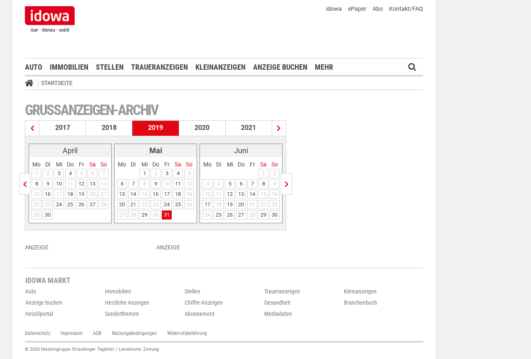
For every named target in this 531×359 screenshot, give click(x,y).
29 (144, 215)
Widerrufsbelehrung (187, 333)
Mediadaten (278, 313)
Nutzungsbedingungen (134, 333)
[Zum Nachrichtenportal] (50, 18)
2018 (109, 128)
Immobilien (69, 67)
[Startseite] (32, 84)
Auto (33, 67)
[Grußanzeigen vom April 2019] (24, 184)
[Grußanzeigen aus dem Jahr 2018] (32, 128)
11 (178, 184)
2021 (248, 128)
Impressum (72, 333)
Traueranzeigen (159, 67)
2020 (202, 128)
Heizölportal (39, 313)
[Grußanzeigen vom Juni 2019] (286, 184)
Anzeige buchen (280, 67)
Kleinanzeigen (220, 67)
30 (48, 215)
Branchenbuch (360, 302)
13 (92, 184)
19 (81, 194)
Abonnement (199, 313)
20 (122, 204)
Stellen (110, 67)
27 (92, 204)
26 (81, 204)
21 (133, 204)
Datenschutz (37, 333)
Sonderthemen (122, 313)
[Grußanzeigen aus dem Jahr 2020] (279, 128)
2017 (62, 128)
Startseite (57, 83)
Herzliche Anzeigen (127, 302)
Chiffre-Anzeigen (204, 302)
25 (70, 204)
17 (167, 194)
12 (81, 184)
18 (70, 194)
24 (59, 204)
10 (59, 184)
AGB (97, 333)
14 (133, 194)
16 (48, 194)
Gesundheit (277, 302)
